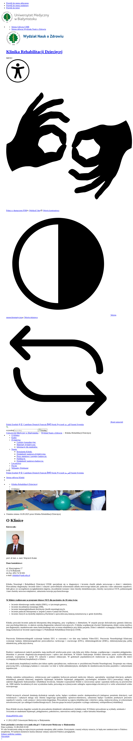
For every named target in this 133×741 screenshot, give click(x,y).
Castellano (27, 424)
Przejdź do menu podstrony (17, 5)
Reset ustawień (116, 422)
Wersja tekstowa (31, 317)
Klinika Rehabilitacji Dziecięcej (24, 484)
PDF (14, 716)
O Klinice (15, 435)
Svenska (80, 424)
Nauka (14, 449)
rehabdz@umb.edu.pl (21, 575)
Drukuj (9, 716)
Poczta (14, 466)
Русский (61, 424)
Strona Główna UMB (20, 27)
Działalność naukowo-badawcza (30, 461)
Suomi (74, 424)
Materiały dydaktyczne (26, 445)
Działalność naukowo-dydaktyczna (31, 454)
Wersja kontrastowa (51, 210)
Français (43, 424)
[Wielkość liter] (7, 470)
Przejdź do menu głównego (17, 3)
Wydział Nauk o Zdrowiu (51, 433)
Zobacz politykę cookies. (11, 734)
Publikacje (21, 459)
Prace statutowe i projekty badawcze (32, 456)
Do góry (19, 716)
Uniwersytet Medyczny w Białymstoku (22, 433)
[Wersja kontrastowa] (9, 470)
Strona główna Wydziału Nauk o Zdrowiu (28, 29)
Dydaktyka (16, 440)
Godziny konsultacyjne (26, 442)
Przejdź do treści (13, 8)
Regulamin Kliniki (24, 452)
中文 (21, 424)
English (15, 424)
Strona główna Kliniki (15, 477)
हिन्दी (49, 424)
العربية (68, 424)
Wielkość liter (34, 210)
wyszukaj (10, 430)
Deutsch (36, 424)
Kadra (13, 438)
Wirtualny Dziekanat (19, 468)
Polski (9, 424)
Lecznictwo (16, 463)
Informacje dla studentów (27, 447)
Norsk (54, 424)
